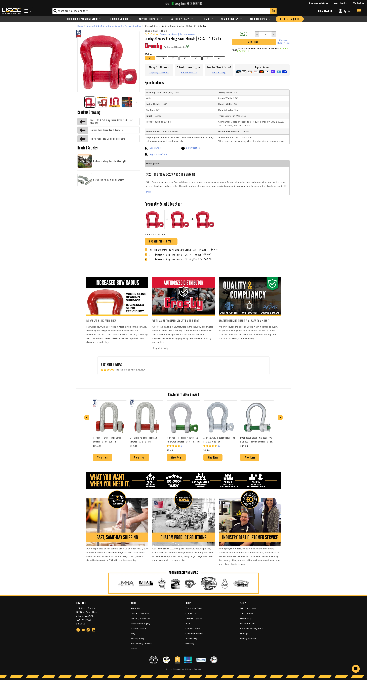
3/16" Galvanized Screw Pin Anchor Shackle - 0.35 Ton (219, 439)
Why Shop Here (248, 608)
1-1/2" (161, 58)
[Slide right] (136, 102)
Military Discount (139, 628)
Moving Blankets (248, 638)
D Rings (244, 633)
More (148, 192)
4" (196, 58)
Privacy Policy (137, 638)
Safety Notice (193, 148)
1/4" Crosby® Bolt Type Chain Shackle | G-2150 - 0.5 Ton (107, 439)
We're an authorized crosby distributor (175, 321)
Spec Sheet (155, 148)
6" (219, 58)
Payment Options (194, 618)
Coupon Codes (193, 628)
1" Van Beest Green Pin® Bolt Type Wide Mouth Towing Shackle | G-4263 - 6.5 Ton (256, 439)
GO (273, 11)
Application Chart (158, 154)
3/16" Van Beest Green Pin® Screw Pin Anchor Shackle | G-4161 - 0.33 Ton (184, 439)
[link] (175, 254)
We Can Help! (219, 72)
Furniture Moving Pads (251, 628)
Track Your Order (194, 608)
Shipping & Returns (159, 72)
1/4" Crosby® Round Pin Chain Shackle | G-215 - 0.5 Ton (143, 439)
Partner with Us (189, 72)
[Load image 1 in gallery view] (89, 102)
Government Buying (140, 623)
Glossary (190, 643)
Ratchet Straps (247, 623)
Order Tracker (341, 3)
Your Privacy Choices (141, 643)
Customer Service (194, 633)
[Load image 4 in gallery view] (126, 102)
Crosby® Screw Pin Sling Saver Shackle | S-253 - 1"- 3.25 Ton (176, 26)
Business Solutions (318, 3)
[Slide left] (80, 102)
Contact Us (358, 3)
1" (150, 58)
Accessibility (192, 638)
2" (173, 58)
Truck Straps (246, 613)
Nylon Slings (246, 618)
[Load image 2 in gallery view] (102, 102)
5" (208, 58)
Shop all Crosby (160, 348)
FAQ (188, 623)
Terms (134, 648)
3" (185, 58)
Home (80, 26)
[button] (152, 34)
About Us (135, 608)
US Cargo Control (179, 669)
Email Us (80, 623)
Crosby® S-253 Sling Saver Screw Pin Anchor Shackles (114, 26)
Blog (133, 633)
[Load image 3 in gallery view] (114, 102)
